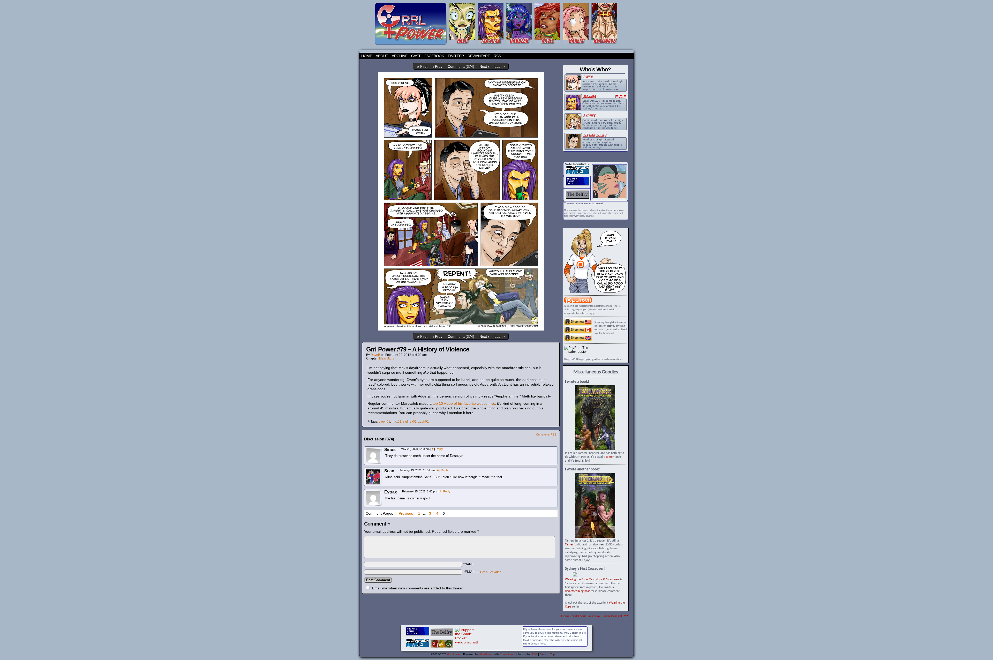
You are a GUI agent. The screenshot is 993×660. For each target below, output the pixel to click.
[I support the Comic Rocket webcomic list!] (466, 642)
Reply (439, 449)
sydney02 (410, 421)
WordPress (486, 654)
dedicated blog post (577, 591)
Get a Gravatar (490, 572)
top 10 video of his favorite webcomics (464, 403)
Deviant (616, 616)
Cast (416, 56)
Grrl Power (454, 654)
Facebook (434, 56)
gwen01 (384, 421)
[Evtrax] (373, 498)
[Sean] (373, 477)
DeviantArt (479, 56)
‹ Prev (437, 66)
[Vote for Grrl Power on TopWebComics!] (577, 173)
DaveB (375, 355)
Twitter (456, 56)
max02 (396, 421)
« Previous (404, 513)
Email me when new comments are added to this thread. (418, 588)
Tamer (610, 457)
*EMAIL (482, 572)
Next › (484, 66)
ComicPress (507, 654)
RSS (497, 56)
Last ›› (499, 66)
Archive (400, 56)
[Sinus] (373, 455)
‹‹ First (422, 66)
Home (366, 56)
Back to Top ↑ (548, 654)
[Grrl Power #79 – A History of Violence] (461, 329)
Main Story (386, 358)
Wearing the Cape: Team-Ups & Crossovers (592, 579)
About (382, 56)
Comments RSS (546, 434)
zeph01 (423, 421)
